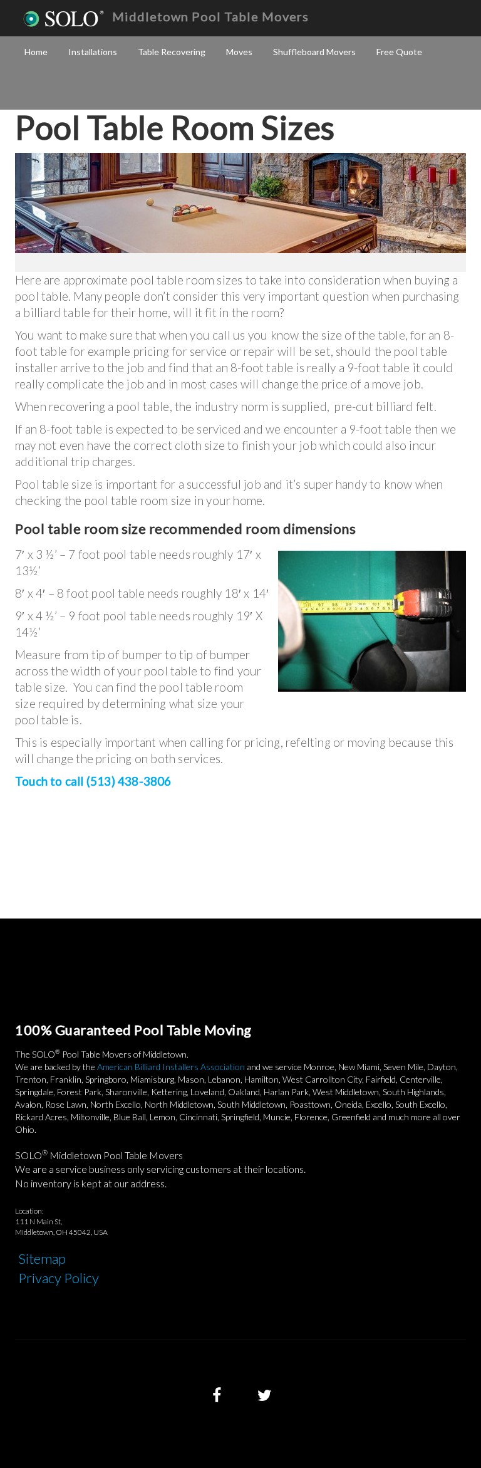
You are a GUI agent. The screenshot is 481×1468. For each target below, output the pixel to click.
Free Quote (399, 51)
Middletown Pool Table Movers (210, 16)
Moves (239, 51)
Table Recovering (171, 51)
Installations (92, 51)
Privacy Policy (58, 1277)
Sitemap (42, 1258)
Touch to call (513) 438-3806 (93, 781)
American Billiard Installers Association (171, 1066)
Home (36, 51)
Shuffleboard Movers (314, 51)
